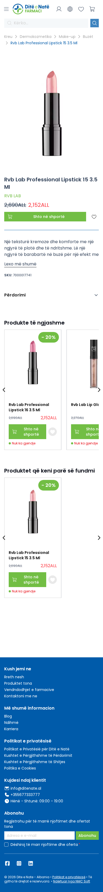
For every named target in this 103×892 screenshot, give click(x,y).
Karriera (11, 729)
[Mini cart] (92, 9)
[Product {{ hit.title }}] (32, 364)
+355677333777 (25, 794)
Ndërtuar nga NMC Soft (71, 881)
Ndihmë (11, 722)
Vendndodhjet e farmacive (29, 689)
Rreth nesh (14, 677)
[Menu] (6, 9)
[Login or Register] (59, 9)
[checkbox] (6, 844)
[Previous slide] (4, 390)
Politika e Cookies (20, 768)
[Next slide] (99, 390)
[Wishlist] (81, 9)
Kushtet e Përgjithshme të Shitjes (34, 761)
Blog (8, 716)
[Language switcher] (70, 9)
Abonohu (87, 835)
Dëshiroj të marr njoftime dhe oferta (44, 844)
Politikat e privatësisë (68, 877)
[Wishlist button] (52, 431)
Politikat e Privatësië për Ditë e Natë (36, 749)
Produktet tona (18, 683)
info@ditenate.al (26, 788)
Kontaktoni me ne (20, 696)
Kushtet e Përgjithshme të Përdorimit (38, 755)
